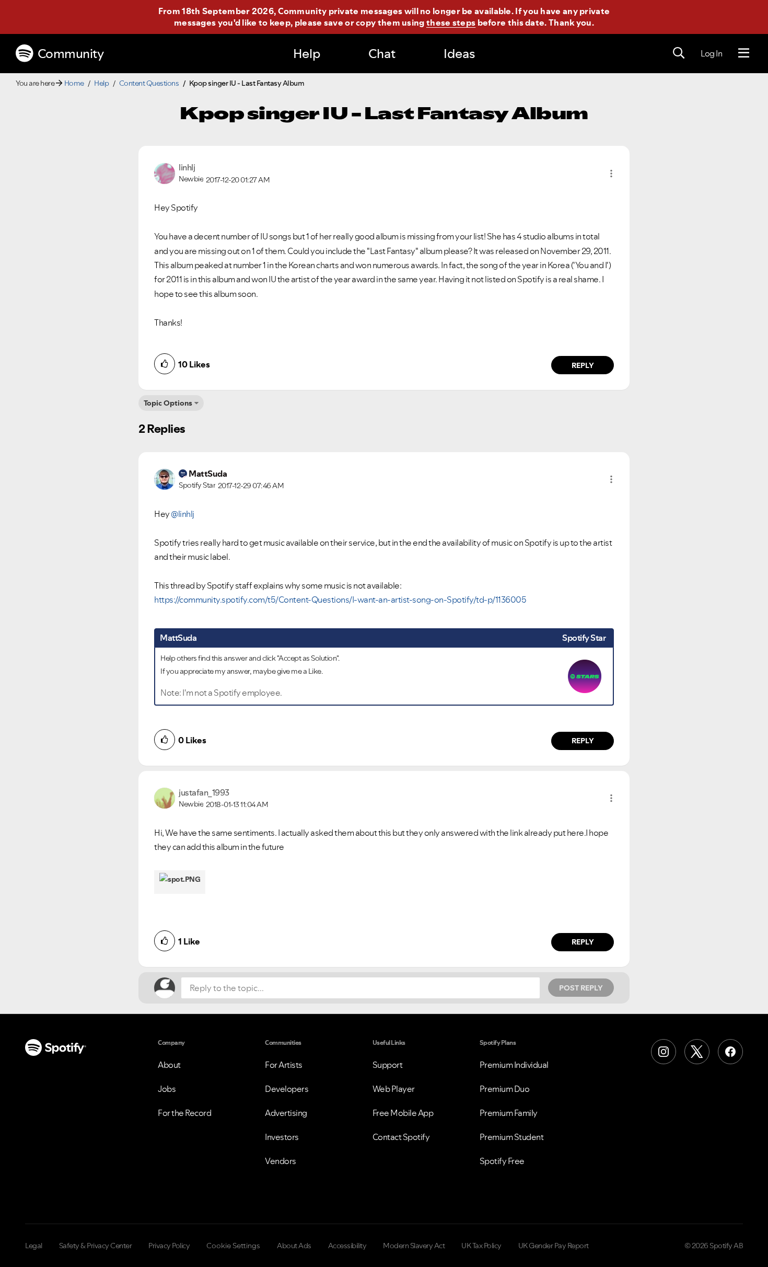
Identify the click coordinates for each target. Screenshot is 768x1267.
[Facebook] (730, 1051)
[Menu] (743, 53)
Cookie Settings (233, 1245)
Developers (286, 1089)
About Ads (294, 1245)
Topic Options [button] (168, 403)
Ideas (459, 53)
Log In (711, 53)
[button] (611, 173)
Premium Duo (505, 1089)
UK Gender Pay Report (553, 1245)
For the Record (184, 1113)
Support (388, 1064)
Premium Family (509, 1113)
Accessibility (347, 1245)
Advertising (286, 1113)
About (169, 1064)
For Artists (283, 1064)
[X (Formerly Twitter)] (696, 1051)
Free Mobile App (403, 1113)
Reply (583, 365)
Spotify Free (502, 1161)
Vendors (280, 1161)
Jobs (167, 1089)
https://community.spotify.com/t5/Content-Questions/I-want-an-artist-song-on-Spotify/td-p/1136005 (340, 599)
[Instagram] (663, 1051)
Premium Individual (514, 1064)
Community (71, 53)
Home (74, 83)
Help (306, 53)
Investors (282, 1137)
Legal (33, 1245)
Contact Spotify (401, 1137)
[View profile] (164, 172)
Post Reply (581, 988)
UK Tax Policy (481, 1245)
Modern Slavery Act (414, 1245)
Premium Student (512, 1137)
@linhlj (182, 514)
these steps (450, 22)
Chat (381, 53)
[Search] (679, 53)
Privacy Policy (169, 1245)
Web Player (394, 1089)
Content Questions (149, 83)
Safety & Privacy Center (95, 1245)
